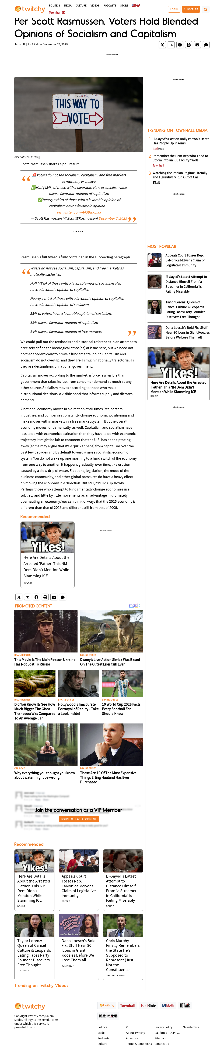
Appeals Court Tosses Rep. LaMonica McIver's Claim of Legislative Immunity (79, 886)
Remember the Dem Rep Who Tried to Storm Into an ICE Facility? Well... (180, 158)
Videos (95, 5)
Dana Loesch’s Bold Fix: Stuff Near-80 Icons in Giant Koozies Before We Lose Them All (79, 950)
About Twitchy (135, 1033)
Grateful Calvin (115, 975)
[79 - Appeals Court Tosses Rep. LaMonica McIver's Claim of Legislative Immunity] (155, 260)
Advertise (132, 1038)
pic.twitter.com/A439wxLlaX (79, 213)
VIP (128, 1027)
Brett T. (66, 901)
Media (68, 5)
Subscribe (191, 9)
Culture (81, 5)
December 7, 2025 (113, 219)
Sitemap (160, 1038)
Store (124, 5)
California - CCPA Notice (168, 1033)
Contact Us (162, 1044)
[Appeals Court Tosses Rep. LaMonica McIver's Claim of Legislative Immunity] (79, 861)
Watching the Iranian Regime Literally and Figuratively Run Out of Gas (180, 175)
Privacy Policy (163, 1027)
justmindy (23, 970)
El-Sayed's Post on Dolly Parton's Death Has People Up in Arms (181, 141)
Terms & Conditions (139, 1044)
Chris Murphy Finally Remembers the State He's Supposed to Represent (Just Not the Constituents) (123, 955)
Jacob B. (20, 44)
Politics (54, 5)
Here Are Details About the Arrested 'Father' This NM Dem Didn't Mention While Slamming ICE (178, 387)
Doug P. (27, 583)
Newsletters (191, 1027)
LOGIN (174, 9)
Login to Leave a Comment (79, 819)
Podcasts (109, 5)
